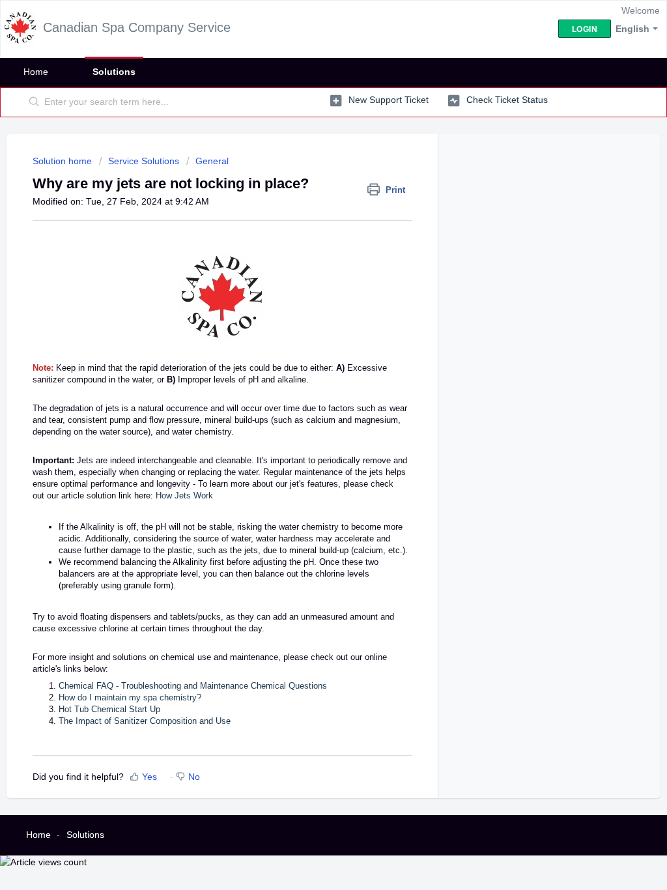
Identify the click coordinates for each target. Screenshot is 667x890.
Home (35, 71)
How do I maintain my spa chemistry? (130, 697)
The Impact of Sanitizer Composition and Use (145, 721)
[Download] (309, 276)
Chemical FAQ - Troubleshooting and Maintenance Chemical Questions (193, 686)
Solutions (113, 71)
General (212, 161)
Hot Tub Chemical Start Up (109, 709)
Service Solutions (143, 161)
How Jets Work (184, 495)
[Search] (34, 102)
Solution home (63, 161)
